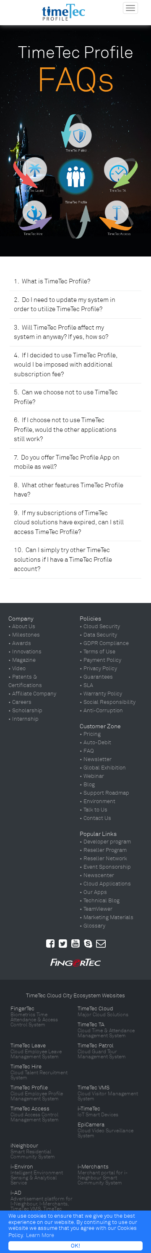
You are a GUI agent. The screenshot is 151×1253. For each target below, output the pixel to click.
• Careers (19, 702)
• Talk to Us (93, 809)
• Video (17, 668)
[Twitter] (63, 943)
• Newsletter (96, 759)
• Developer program (105, 841)
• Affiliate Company (32, 693)
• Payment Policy (100, 660)
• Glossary (92, 926)
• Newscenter (97, 875)
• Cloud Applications (105, 883)
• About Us (21, 626)
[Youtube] (75, 943)
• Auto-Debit (95, 742)
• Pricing (90, 734)
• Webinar (92, 776)
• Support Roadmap (104, 793)
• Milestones (24, 635)
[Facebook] (50, 943)
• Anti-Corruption (101, 710)
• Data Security (98, 635)
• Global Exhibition (103, 767)
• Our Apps (93, 892)
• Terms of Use (97, 651)
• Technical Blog (100, 900)
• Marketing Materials (106, 917)
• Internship (23, 719)
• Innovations (25, 651)
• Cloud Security (100, 626)
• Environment (97, 801)
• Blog (87, 784)
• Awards (19, 643)
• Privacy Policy (98, 668)
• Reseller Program (103, 850)
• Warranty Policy (101, 693)
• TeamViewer (96, 909)
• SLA (86, 685)
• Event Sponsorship (105, 867)
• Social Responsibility (107, 702)
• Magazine (22, 660)
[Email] (101, 943)
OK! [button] (75, 1245)
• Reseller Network (103, 858)
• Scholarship (25, 710)
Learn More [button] (40, 1235)
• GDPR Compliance (104, 643)
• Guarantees (96, 677)
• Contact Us (95, 818)
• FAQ (87, 751)
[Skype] (88, 943)
